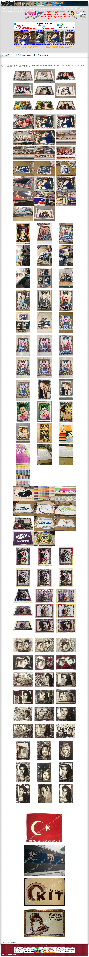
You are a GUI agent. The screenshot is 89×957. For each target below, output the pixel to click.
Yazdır (86, 60)
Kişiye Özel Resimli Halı (14, 942)
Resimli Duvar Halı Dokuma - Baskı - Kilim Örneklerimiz (24, 55)
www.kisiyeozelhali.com (43, 945)
